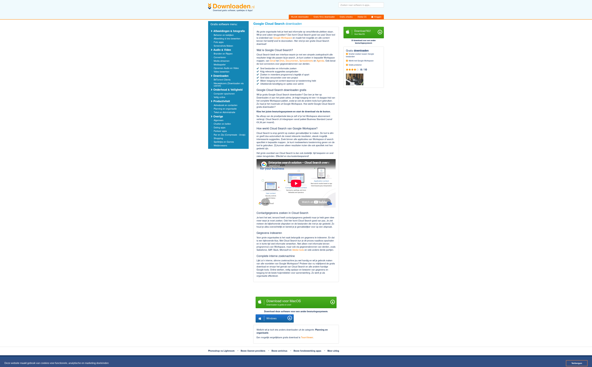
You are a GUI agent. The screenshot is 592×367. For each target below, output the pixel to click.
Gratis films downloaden (324, 16)
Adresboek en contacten (225, 105)
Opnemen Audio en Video (226, 68)
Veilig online (219, 97)
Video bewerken (221, 71)
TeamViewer (307, 337)
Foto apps (219, 42)
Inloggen (377, 16)
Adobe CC (362, 16)
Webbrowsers (220, 145)
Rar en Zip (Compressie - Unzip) (229, 134)
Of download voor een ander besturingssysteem (363, 41)
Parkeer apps (220, 130)
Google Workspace (282, 37)
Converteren (220, 57)
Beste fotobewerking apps (307, 350)
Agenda (320, 60)
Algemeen (219, 120)
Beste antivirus (279, 350)
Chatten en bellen (222, 123)
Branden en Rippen (223, 53)
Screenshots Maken (223, 45)
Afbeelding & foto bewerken (227, 38)
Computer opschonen (224, 93)
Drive (281, 60)
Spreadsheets (306, 60)
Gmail (273, 60)
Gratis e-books (346, 16)
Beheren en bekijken (224, 34)
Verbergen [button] (576, 363)
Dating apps (219, 127)
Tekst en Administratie (224, 112)
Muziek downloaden (300, 16)
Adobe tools (298, 249)
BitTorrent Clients (222, 79)
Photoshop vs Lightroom (221, 350)
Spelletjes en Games (224, 141)
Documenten (292, 60)
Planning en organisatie (225, 108)
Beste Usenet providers (253, 350)
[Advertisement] (296, 289)
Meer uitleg (333, 350)
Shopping (218, 138)
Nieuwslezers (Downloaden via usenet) (229, 84)
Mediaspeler (220, 64)
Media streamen (222, 60)
